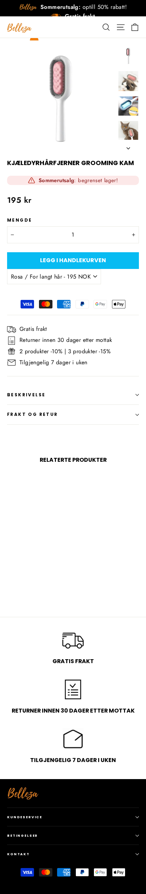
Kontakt (18, 854)
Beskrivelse (26, 395)
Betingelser (22, 835)
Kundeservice (24, 817)
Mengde (19, 220)
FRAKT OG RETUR (32, 414)
